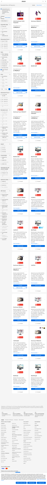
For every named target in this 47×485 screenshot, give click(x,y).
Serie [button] (2, 52)
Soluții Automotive (38, 432)
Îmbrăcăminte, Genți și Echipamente (5, 443)
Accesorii (13, 433)
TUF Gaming (3, 56)
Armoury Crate (37, 439)
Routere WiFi (14, 461)
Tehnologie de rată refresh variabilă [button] (5, 168)
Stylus (2, 449)
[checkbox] (5, 207)
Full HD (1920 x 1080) (4, 136)
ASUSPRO (36, 430)
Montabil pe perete (4, 218)
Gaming (2, 63)
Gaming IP (3, 451)
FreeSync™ (3, 172)
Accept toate (41, 482)
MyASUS (25, 461)
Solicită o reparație (27, 444)
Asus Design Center (38, 428)
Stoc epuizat (3, 31)
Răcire (13, 441)
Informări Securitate (27, 458)
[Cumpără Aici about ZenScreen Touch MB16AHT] (26, 137)
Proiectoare (3, 456)
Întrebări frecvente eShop (28, 446)
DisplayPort (3, 156)
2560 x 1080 (3, 129)
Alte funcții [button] (3, 190)
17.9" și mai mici (4, 94)
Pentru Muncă (3, 427)
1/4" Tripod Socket (4, 238)
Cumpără (38, 44)
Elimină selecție (7, 17)
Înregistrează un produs (27, 453)
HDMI (2, 159)
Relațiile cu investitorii (27, 430)
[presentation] (9, 89)
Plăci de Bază (14, 436)
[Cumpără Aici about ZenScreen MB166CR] (44, 47)
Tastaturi (2, 435)
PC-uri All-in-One (4, 458)
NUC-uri (2, 461)
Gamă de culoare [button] (4, 179)
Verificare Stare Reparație (28, 449)
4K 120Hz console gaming (4, 222)
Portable (2, 65)
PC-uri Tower (3, 460)
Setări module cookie (21, 482)
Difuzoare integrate (4, 212)
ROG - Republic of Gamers (4, 54)
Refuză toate (31, 482)
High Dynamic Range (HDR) (5, 206)
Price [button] (2, 74)
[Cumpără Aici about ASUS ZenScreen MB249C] (26, 93)
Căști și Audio (3, 439)
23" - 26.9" (3, 44)
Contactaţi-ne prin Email (28, 454)
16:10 (2, 149)
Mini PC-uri (14, 423)
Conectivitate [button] (4, 155)
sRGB (2, 181)
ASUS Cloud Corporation (28, 437)
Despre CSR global (27, 432)
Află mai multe (19, 46)
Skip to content (1, 3)
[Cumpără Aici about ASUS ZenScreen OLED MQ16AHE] (26, 47)
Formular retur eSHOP (27, 442)
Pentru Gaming (3, 432)
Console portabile (15, 429)
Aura (35, 440)
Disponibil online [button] (4, 24)
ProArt (2, 59)
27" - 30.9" (3, 46)
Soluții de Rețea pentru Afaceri (16, 457)
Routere (13, 450)
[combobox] (41, 5)
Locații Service (26, 451)
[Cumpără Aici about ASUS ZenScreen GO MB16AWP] (44, 137)
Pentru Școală (3, 430)
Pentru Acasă (3, 425)
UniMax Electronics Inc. (27, 439)
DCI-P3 (2, 185)
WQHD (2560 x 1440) (5, 126)
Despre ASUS (26, 423)
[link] (23, 1)
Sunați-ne (25, 456)
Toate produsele (4, 34)
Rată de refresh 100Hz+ (4, 195)
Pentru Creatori (3, 428)
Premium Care (26, 447)
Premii (25, 428)
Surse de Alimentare (15, 443)
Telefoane (13, 431)
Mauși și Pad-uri (3, 437)
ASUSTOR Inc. (26, 435)
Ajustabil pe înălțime (5, 215)
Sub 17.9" (3, 40)
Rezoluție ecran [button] (4, 110)
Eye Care (2, 67)
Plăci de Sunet (14, 445)
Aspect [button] (2, 144)
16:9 (1, 151)
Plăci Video (14, 438)
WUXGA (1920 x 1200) (4, 133)
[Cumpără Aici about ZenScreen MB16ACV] (26, 288)
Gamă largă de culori (5, 199)
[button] (1, 1)
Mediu (36, 423)
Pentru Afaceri (3, 69)
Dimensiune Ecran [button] (5, 39)
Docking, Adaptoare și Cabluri (5, 446)
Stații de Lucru (14, 425)
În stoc (2, 26)
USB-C (2, 163)
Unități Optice (14, 447)
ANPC (25, 463)
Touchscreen (3, 232)
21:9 (1, 147)
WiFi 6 (13, 459)
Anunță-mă (20, 44)
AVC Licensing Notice (38, 435)
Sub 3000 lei (3, 76)
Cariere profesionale (27, 425)
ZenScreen (3, 61)
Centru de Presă (26, 433)
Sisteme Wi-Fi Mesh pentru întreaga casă (16, 453)
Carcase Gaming (15, 440)
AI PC (36, 427)
